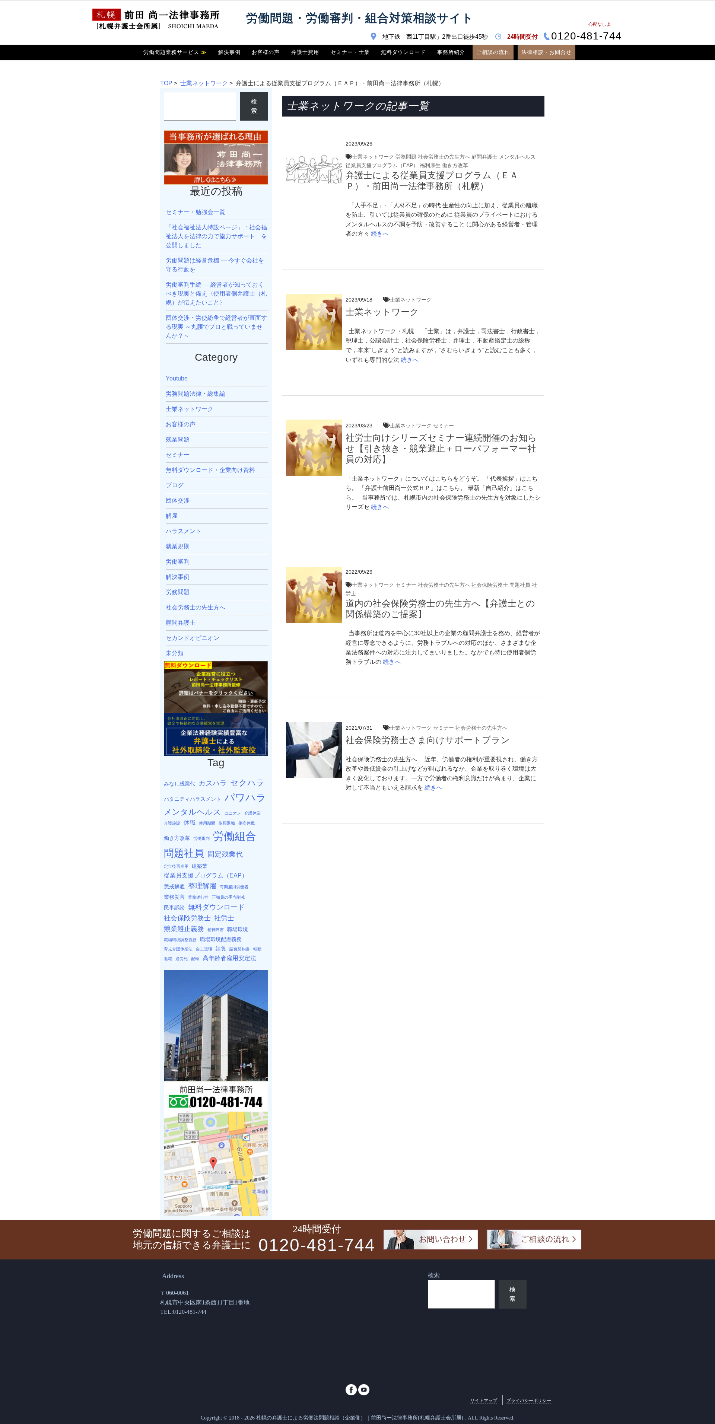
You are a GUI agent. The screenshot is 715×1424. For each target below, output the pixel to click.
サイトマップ (483, 1400)
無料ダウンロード (403, 52)
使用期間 (207, 823)
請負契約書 (239, 949)
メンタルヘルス (517, 157)
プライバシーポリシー (528, 1400)
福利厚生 (430, 165)
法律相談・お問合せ (546, 52)
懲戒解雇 (174, 886)
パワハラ (245, 797)
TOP (166, 83)
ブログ (175, 485)
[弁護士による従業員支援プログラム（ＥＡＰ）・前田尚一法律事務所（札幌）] (314, 143)
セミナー (443, 426)
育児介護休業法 (178, 949)
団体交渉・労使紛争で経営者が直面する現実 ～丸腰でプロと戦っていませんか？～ (216, 327)
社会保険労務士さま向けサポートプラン (428, 740)
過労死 (181, 958)
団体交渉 (178, 500)
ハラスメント (183, 531)
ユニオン (233, 813)
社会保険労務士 (489, 585)
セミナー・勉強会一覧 (195, 212)
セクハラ (247, 782)
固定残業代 (225, 854)
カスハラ (212, 783)
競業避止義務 (184, 929)
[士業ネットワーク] (314, 298)
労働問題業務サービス (175, 52)
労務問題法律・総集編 (195, 394)
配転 (195, 958)
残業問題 (178, 439)
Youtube (177, 378)
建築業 (199, 866)
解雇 (172, 516)
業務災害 (174, 897)
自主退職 (204, 949)
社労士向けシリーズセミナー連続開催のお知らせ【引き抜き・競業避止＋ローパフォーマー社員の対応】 (441, 448)
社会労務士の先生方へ (444, 157)
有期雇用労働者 (234, 887)
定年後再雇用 (176, 866)
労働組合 (234, 836)
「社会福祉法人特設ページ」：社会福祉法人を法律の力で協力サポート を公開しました (216, 236)
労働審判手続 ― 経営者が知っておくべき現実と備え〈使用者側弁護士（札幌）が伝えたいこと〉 (216, 293)
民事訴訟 (174, 908)
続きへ (379, 233)
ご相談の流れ (493, 52)
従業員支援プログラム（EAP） (382, 165)
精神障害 (215, 929)
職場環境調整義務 (180, 939)
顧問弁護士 (484, 157)
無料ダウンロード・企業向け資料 (210, 470)
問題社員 (519, 585)
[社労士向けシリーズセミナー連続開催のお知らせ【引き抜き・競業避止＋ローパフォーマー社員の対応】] (314, 424)
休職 (190, 822)
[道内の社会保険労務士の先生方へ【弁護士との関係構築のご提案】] (314, 571)
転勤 (257, 949)
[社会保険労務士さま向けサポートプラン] (314, 726)
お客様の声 (266, 52)
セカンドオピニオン (192, 638)
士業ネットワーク (204, 83)
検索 (254, 106)
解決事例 (229, 52)
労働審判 (178, 561)
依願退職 (227, 823)
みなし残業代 (179, 784)
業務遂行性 (198, 897)
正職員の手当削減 (228, 897)
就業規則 (178, 546)
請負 (221, 949)
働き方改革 (455, 165)
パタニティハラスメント (192, 799)
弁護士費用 (305, 52)
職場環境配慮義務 (221, 939)
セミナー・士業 (350, 52)
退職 (168, 958)
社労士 (224, 918)
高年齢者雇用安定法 (229, 958)
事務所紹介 (451, 52)
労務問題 (405, 157)
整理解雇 (202, 886)
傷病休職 (246, 823)
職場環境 (237, 929)
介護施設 (172, 823)
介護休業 (252, 813)
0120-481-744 (586, 36)
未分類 (175, 653)
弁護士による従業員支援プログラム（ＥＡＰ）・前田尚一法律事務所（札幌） (432, 180)
